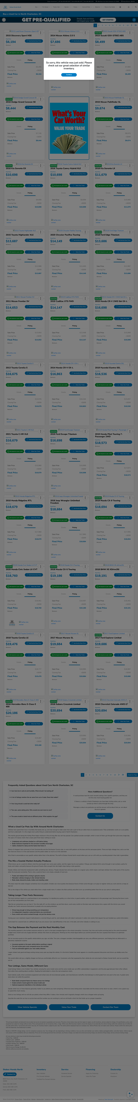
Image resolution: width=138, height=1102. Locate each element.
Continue (69, 75)
